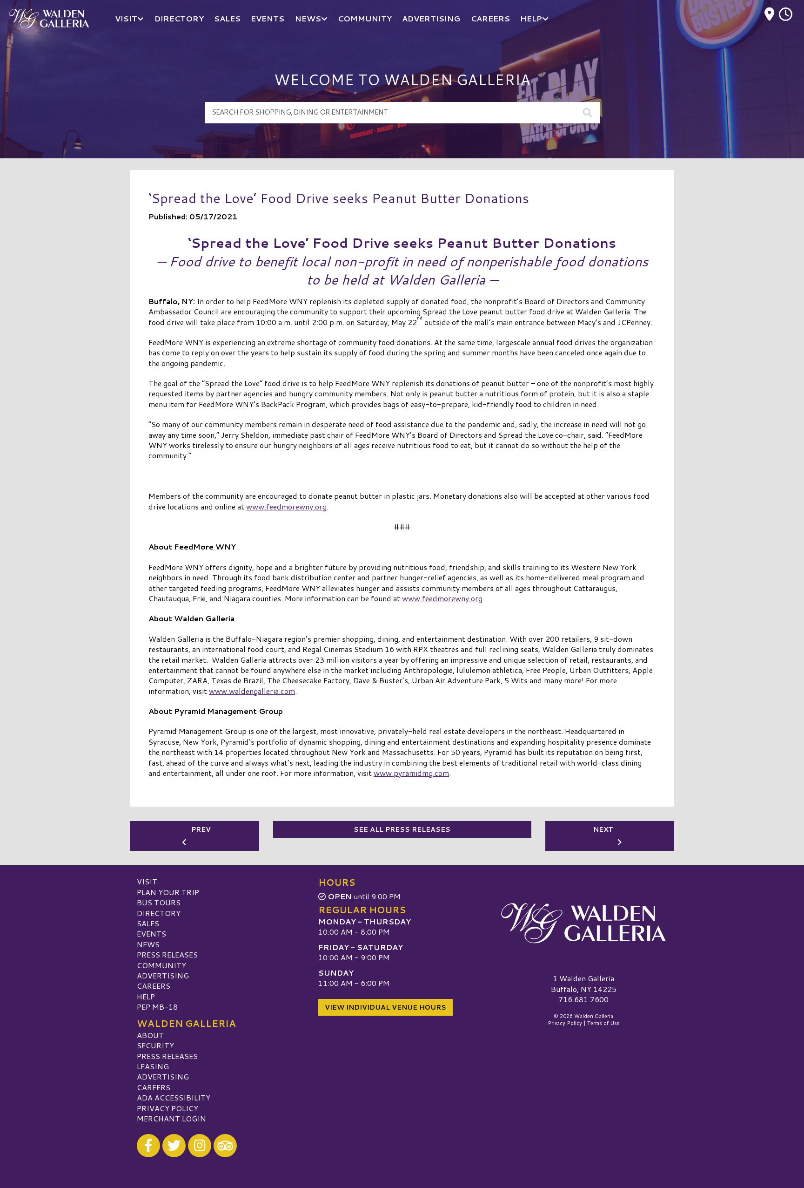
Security (155, 1045)
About (150, 1035)
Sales (148, 923)
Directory (159, 913)
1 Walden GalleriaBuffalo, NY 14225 (583, 983)
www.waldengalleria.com (252, 691)
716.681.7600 (583, 999)
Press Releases (167, 954)
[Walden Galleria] (583, 923)
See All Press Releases (402, 829)
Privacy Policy (167, 1108)
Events (151, 933)
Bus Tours (159, 902)
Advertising (163, 975)
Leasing (153, 1066)
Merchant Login (171, 1118)
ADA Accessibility (173, 1097)
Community (161, 965)
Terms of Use (603, 1023)
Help (146, 996)
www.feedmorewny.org (286, 506)
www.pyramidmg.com (411, 772)
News (148, 944)
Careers (153, 985)
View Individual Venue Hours (385, 1007)
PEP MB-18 (157, 1006)
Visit (147, 881)
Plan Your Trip (168, 892)
